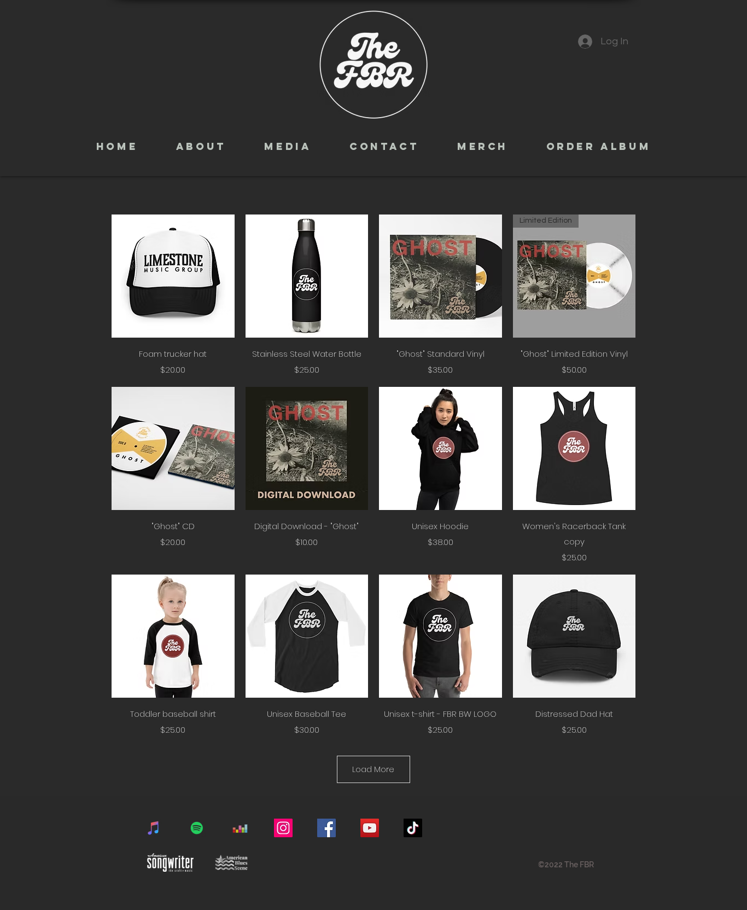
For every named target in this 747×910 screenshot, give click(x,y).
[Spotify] (197, 828)
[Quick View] (173, 276)
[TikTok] (413, 828)
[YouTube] (369, 828)
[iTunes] (153, 828)
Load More (373, 769)
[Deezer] (240, 828)
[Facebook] (326, 828)
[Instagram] (283, 828)
